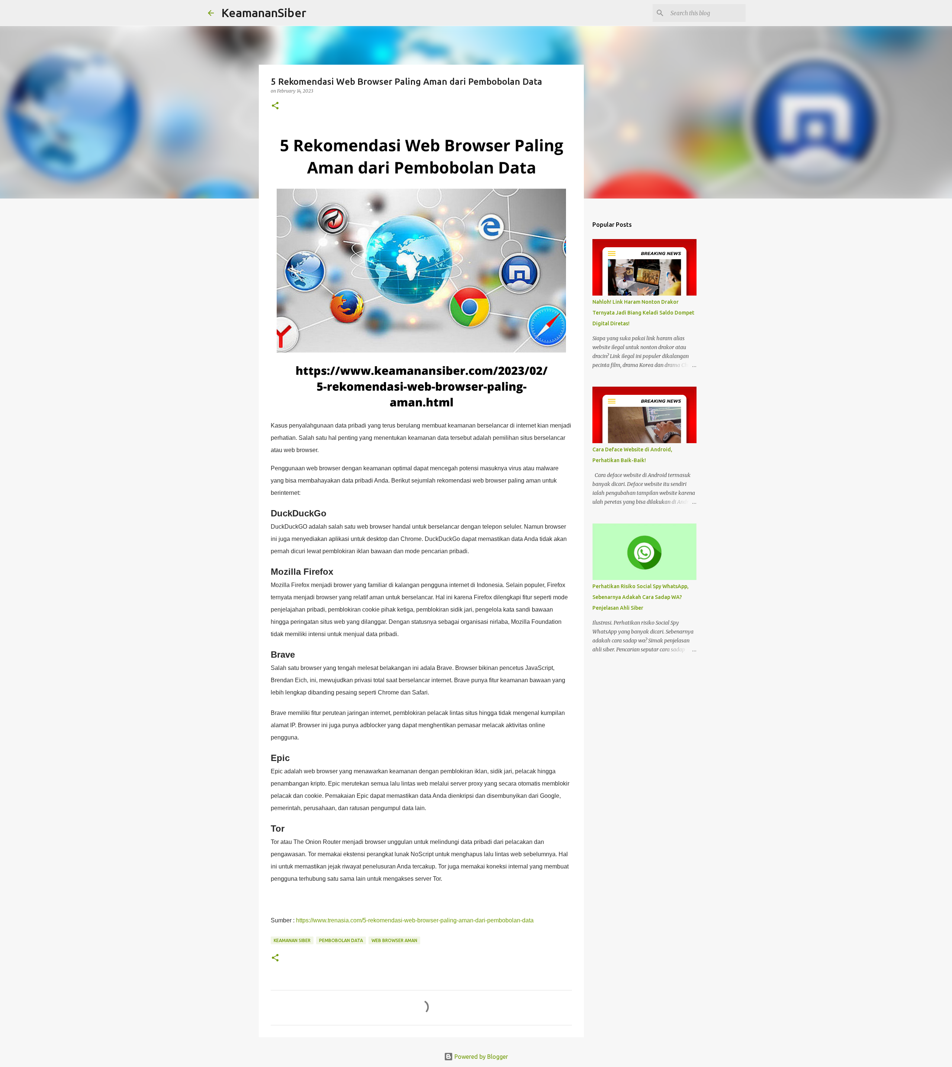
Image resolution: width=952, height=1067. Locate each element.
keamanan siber (292, 940)
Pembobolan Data (341, 940)
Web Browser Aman (394, 940)
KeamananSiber (263, 12)
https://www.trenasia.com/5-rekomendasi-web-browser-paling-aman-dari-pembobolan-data (415, 920)
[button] (275, 106)
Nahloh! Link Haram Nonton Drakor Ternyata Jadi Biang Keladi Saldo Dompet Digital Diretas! (643, 312)
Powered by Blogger (480, 1056)
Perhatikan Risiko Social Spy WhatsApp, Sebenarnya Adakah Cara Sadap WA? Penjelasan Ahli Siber (640, 597)
